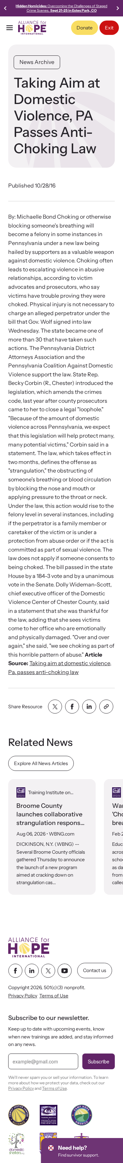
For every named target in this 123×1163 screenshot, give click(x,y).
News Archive (36, 62)
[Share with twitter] (55, 706)
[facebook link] (15, 971)
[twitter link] (48, 971)
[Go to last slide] (5, 8)
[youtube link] (64, 971)
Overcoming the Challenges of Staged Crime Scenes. (61, 8)
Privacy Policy (22, 996)
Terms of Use (53, 996)
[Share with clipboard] (106, 706)
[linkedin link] (32, 971)
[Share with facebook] (72, 706)
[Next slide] (117, 8)
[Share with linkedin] (89, 706)
